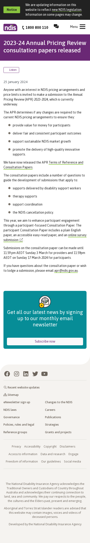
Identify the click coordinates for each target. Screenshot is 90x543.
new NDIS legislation (66, 10)
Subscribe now (58, 341)
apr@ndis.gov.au (66, 270)
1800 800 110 (37, 27)
